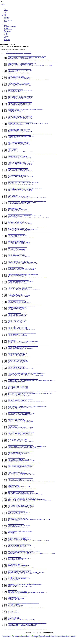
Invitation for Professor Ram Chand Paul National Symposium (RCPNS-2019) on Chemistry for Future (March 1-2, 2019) (24, 551)
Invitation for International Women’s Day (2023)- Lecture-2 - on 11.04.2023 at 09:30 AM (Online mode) (21, 329)
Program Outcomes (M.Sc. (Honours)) (13, 425)
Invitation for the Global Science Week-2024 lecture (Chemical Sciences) (17, 209)
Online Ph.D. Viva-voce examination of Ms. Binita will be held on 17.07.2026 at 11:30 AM (20, 70)
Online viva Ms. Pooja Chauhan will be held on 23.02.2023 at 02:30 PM (17, 342)
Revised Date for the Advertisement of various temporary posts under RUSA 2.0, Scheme (19, 157)
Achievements (5, 11)
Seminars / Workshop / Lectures (8, 20)
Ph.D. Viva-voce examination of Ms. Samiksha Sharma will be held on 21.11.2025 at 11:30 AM (20, 118)
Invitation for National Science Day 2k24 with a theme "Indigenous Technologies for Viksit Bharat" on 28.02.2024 (23, 263)
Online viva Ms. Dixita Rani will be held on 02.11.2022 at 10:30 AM (17, 359)
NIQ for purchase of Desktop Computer (13, 612)
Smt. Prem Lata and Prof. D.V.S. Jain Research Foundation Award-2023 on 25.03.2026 (19, 85)
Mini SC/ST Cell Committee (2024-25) (13, 236)
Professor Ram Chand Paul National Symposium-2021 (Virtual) (16, 471)
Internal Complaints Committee (8, 29)
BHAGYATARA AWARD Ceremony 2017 (14, 599)
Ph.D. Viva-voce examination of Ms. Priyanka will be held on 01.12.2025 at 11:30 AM (19, 117)
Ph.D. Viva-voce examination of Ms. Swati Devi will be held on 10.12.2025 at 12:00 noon (19, 115)
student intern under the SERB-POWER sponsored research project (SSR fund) (18, 280)
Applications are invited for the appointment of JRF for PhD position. (17, 162)
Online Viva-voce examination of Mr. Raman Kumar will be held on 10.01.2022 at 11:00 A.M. (20, 428)
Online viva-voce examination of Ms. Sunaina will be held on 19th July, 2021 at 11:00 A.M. (20, 459)
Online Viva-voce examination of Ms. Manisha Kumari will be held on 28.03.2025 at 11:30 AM (20, 176)
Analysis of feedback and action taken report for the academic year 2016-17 (18, 389)
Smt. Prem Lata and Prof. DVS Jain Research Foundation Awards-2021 (17, 360)
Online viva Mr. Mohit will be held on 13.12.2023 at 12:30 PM (16, 282)
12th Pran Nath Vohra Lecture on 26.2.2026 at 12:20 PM (15, 89)
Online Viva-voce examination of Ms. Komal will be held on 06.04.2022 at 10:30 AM (19, 412)
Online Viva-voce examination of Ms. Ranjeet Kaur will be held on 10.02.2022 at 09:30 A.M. (20, 422)
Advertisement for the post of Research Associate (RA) (15, 322)
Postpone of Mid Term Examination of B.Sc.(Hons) (14, 534)
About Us (5, 8)
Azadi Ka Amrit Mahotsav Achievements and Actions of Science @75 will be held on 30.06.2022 (18, 53)
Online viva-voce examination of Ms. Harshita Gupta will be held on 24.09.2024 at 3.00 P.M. (20, 223)
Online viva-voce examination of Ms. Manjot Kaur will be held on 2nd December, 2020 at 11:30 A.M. (21, 480)
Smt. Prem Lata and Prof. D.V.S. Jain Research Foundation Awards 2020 (17, 439)
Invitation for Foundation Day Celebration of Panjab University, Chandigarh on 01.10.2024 (20, 224)
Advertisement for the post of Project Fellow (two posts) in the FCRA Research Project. (19, 539)
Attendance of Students (7, 17)
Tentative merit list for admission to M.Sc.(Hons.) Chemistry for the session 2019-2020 (19, 544)
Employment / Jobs (6, 35)
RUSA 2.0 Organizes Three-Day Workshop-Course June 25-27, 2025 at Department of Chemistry (20, 151)
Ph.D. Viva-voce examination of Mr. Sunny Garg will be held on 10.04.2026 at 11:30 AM (19, 83)
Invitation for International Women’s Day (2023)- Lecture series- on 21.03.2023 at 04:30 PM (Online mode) (22, 333)
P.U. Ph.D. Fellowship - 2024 (12, 183)
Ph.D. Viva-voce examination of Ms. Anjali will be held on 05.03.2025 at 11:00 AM (19, 181)
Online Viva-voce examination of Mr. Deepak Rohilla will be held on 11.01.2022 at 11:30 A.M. (20, 427)
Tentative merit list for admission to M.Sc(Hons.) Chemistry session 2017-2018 (18, 593)
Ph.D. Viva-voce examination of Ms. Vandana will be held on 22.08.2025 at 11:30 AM (19, 135)
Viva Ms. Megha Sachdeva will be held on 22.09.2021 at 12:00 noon (17, 440)
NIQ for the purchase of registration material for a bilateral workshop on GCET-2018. (19, 578)
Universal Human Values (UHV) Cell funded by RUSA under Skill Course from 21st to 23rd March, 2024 (22, 262)
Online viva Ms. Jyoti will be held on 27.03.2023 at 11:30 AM (16, 334)
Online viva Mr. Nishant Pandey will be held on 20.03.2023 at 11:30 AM (17, 335)
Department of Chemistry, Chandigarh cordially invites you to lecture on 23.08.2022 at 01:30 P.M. (20, 374)
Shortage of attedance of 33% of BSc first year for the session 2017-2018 (17, 591)
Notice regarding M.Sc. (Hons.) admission (13, 597)
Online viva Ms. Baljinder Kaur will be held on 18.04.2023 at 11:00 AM (17, 327)
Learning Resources (6, 18)
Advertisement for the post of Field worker (13, 485)
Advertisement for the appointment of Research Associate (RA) (16, 472)
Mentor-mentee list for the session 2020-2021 (14, 487)
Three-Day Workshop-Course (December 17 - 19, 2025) (15, 110)
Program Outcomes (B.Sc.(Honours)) (13, 426)
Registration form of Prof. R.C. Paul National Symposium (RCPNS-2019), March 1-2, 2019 (20, 558)
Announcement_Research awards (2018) (13, 520)
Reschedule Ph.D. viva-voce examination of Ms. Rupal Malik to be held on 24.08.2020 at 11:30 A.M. (21, 504)
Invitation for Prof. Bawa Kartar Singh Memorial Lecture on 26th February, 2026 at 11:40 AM (20, 90)
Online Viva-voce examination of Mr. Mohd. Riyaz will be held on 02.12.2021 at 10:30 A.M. (20, 433)
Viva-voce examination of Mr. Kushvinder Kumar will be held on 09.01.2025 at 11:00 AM (19, 204)
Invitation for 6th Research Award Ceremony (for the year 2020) (16, 381)
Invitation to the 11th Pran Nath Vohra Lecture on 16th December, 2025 (17, 112)
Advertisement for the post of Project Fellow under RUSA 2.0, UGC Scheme (18, 169)
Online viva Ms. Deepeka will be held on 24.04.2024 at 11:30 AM (16, 254)
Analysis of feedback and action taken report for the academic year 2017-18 (18, 388)
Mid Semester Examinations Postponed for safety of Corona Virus (16, 511)
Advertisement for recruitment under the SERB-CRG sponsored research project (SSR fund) (20, 214)
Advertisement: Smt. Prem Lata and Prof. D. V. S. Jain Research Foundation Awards (19, 565)
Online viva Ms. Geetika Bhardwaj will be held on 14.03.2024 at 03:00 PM (18, 261)
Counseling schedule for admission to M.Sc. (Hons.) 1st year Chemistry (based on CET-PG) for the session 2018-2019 (23, 573)
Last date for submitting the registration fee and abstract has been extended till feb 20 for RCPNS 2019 (21, 552)
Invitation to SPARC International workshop (14, 533)
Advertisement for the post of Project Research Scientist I (15, 155)
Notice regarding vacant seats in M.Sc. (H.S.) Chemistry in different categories (18, 566)
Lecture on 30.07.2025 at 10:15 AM (13, 137)
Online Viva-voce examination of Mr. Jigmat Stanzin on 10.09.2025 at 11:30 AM (18, 124)
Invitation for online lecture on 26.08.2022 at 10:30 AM (15, 369)
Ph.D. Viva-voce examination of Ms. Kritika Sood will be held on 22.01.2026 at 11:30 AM (20, 102)
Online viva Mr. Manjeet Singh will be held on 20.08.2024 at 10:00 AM (17, 235)
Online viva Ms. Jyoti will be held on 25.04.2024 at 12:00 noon (16, 255)
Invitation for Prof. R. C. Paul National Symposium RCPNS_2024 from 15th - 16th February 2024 (21, 269)
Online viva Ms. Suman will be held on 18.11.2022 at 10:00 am (16, 355)
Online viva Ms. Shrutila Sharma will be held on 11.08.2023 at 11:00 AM (17, 301)
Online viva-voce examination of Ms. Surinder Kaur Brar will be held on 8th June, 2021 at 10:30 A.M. (21, 460)
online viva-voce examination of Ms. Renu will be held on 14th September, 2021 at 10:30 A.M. (20, 445)
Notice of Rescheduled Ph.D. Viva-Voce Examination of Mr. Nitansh (17, 130)
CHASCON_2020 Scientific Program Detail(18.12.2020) (15, 479)
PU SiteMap (5, 41)
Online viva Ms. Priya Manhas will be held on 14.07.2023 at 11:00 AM (17, 308)
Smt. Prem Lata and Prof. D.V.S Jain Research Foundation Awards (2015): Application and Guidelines (21, 619)
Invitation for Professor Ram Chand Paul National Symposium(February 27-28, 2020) (19, 514)
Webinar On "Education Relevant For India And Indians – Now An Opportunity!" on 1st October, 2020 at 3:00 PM (23, 493)
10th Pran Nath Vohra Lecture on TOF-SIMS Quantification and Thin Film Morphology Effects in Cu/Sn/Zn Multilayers (23, 125)
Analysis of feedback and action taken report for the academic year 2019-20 (18, 386)
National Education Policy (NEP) (8, 31)
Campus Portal (7, 40)
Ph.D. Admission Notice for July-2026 (13, 71)
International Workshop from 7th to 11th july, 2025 (14, 145)
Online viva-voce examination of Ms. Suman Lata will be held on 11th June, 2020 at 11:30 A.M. (20, 507)
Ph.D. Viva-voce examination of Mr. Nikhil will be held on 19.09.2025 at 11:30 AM (19, 129)
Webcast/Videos (6, 27)
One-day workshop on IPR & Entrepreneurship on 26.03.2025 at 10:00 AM (18, 175)
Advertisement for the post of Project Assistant (14, 513)
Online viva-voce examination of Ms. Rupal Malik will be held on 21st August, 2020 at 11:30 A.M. (21, 505)
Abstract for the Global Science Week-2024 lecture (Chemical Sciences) (17, 210)
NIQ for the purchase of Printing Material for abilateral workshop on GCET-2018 (18, 577)
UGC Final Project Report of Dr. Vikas (13, 579)
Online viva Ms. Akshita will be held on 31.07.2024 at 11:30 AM (16, 241)
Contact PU (3, 4)
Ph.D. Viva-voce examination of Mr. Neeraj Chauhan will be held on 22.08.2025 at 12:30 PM (20, 131)
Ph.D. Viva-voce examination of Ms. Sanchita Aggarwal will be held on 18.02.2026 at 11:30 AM (20, 97)
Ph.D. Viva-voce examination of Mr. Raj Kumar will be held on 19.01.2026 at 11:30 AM (19, 103)
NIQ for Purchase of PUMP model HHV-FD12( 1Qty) (15, 606)
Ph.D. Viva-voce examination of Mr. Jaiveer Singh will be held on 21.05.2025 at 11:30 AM (20, 164)
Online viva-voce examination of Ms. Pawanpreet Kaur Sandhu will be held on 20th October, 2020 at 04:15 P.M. (22, 488)
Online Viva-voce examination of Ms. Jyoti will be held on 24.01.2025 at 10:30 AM (19, 191)
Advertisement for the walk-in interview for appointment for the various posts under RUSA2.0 (20, 58)
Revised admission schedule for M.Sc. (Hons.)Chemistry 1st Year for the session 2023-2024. (20, 303)
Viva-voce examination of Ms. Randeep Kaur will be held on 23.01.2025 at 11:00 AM (19, 203)
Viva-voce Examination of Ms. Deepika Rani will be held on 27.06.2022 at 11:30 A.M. (19, 395)
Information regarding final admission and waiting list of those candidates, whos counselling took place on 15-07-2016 (23, 626)
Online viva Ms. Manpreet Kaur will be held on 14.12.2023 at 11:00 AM (17, 283)
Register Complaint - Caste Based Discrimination (10, 26)
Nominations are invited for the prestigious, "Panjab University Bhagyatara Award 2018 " (19, 545)
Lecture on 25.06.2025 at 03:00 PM (12, 148)
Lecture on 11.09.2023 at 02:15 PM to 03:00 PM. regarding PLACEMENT (18, 296)
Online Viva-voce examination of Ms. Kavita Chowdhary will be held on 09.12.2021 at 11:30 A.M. (21, 432)
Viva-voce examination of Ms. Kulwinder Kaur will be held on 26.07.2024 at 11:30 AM (19, 243)
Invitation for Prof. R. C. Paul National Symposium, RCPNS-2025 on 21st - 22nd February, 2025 (20, 184)
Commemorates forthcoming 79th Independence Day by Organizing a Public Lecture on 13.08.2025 (21, 136)
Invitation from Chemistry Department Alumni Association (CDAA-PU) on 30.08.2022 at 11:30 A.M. (21, 368)
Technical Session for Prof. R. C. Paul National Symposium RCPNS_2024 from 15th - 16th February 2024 (22, 268)
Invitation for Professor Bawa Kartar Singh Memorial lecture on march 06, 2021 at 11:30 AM (20, 467)
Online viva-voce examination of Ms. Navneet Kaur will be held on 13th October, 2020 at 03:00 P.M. (21, 491)
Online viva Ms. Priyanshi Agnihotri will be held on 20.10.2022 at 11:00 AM (18, 361)
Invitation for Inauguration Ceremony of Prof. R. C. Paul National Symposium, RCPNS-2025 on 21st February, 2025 (23, 182)
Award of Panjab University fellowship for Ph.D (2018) (15, 559)
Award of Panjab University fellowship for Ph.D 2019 (15, 526)
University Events (6, 28)
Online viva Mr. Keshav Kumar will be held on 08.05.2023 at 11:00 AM (17, 323)
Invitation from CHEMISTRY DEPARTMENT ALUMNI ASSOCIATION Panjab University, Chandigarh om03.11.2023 (24, 289)
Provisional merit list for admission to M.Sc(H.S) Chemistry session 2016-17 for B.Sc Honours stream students (22, 624)
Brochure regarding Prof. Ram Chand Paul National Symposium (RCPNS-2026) (18, 105)
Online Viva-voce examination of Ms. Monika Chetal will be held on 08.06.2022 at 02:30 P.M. (20, 399)
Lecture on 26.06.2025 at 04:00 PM (12, 149)
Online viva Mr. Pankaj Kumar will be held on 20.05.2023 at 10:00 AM (17, 247)
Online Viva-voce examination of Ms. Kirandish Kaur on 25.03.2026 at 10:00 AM (18, 84)
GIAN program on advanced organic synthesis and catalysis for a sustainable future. (19, 295)
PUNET (6, 38)
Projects (5, 12)
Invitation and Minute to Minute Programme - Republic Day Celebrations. (17, 518)
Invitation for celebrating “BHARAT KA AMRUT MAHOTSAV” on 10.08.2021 (18, 452)
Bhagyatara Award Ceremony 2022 (12, 408)
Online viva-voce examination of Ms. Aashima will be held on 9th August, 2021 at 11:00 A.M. (20, 453)
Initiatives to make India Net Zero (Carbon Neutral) (14, 313)
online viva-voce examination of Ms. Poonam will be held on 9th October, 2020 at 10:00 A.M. (20, 492)
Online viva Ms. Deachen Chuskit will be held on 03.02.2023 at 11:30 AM (17, 347)
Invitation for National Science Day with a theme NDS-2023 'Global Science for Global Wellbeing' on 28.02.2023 (23, 341)
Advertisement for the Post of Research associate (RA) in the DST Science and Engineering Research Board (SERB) (23, 274)
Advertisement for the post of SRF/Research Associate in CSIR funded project (18, 527)
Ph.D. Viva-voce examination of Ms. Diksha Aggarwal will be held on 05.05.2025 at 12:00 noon (20, 171)
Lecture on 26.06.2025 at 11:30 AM (12, 150)
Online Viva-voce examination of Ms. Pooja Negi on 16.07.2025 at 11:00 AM (18, 143)
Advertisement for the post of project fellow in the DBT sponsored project (17, 546)
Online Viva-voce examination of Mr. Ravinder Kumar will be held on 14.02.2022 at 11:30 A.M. (20, 421)
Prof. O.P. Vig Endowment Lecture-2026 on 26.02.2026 (15, 91)
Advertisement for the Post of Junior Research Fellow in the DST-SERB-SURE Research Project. (20, 287)
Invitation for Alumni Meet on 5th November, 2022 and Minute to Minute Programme (19, 356)
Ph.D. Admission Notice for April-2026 (13, 82)
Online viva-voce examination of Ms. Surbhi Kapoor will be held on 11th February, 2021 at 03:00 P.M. (21, 474)
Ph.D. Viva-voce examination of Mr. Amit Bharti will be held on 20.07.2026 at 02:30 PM (19, 69)
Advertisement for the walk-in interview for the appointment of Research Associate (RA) (19, 257)
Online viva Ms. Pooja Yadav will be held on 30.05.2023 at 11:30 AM (17, 316)
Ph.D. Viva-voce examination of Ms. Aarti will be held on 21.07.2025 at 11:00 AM (19, 144)
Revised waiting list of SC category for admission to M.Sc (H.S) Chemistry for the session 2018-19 (21, 567)
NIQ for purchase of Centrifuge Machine (13, 617)
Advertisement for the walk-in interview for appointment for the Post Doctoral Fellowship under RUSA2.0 (22, 63)
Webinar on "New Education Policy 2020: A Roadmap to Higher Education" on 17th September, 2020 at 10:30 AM (23, 498)
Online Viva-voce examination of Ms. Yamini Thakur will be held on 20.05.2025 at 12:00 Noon (20, 163)
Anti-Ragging (5, 25)
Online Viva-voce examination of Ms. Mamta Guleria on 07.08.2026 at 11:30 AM (18, 66)
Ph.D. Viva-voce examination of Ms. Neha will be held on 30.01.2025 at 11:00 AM (19, 196)
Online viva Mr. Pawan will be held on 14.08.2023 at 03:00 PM (16, 300)
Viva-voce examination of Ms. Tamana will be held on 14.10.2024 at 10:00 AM (18, 222)
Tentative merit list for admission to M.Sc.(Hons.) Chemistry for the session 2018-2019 (19, 571)
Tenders (5, 22)
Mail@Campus (7, 39)
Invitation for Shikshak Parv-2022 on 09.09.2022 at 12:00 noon (16, 366)
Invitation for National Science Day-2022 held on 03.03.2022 (16, 419)
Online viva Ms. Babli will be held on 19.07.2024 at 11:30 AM (16, 244)
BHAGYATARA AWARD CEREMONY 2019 (14, 557)
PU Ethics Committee (6, 32)
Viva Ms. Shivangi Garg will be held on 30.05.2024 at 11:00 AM (16, 249)
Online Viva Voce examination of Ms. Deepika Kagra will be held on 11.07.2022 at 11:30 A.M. (20, 392)
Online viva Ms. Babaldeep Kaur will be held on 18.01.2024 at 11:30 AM (17, 275)
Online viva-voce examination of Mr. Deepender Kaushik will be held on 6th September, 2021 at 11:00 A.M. (22, 447)
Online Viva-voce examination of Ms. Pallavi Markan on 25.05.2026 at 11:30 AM (18, 72)
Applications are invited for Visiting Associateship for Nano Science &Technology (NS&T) (20, 586)
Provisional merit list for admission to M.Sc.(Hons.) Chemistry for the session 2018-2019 (19, 570)
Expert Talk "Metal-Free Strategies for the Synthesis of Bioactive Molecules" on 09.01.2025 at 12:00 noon (22, 202)
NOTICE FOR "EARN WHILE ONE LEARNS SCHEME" (16, 394)
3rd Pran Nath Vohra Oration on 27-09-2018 (14, 564)
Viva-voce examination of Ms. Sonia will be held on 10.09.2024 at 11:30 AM (18, 228)
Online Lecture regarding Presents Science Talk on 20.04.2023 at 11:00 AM (18, 326)
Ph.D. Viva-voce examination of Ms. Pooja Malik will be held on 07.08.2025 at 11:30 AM (19, 138)
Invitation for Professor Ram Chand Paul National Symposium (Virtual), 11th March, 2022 (19, 414)
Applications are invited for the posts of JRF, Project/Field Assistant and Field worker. (19, 525)
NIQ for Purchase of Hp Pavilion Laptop (13, 604)
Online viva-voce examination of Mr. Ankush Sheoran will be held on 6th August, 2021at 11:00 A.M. (21, 455)
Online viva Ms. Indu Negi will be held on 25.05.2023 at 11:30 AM (17, 315)
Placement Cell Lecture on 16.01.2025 (13, 195)
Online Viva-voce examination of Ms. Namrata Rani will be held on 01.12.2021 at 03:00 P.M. (20, 434)
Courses (5, 9)
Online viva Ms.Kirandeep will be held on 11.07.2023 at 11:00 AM (16, 309)
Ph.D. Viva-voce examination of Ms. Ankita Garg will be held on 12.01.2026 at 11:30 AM (19, 104)
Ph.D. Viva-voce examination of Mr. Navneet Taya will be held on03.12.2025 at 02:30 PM (20, 116)
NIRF (4, 30)
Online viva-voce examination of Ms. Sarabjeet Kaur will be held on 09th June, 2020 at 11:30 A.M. (21, 506)
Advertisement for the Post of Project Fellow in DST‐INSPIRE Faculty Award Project (19, 486)
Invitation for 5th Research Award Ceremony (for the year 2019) (16, 458)
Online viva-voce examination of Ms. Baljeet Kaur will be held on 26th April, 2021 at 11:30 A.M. (20, 465)
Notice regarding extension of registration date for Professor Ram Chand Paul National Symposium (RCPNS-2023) (23, 346)
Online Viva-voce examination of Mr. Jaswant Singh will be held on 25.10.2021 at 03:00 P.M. (20, 438)
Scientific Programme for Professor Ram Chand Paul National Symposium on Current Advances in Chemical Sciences (23, 603)
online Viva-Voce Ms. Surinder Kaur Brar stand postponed (15, 461)
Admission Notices (6, 16)
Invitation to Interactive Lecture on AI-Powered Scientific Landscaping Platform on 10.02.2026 (20, 96)
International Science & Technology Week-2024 (14, 208)
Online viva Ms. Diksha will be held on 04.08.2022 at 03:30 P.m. (16, 382)
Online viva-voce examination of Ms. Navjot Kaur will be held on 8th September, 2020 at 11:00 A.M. (21, 501)
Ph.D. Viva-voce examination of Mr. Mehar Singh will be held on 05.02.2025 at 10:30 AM (20, 190)
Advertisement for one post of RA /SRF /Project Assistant (15, 216)
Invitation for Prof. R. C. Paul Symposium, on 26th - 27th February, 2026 (17, 92)
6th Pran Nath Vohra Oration (12, 340)
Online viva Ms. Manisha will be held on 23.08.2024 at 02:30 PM (16, 234)
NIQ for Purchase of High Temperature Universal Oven (15, 605)
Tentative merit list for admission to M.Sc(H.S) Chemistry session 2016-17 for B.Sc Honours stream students (22, 625)
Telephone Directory (6, 34)
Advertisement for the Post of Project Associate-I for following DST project (18, 290)
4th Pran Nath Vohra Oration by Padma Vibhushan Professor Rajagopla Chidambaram (19, 537)
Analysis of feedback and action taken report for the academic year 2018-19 (18, 387)
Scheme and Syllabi (6, 19)
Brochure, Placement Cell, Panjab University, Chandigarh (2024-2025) (17, 221)
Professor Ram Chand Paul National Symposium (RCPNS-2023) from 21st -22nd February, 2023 (20, 348)
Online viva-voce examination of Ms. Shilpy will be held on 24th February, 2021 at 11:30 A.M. (20, 473)
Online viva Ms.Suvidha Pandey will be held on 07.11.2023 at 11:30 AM (17, 288)
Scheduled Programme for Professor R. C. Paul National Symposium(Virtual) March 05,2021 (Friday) (21, 468)
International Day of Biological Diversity (13, 248)
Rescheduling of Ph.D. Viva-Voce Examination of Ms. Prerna (16, 76)
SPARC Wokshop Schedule (11, 532)
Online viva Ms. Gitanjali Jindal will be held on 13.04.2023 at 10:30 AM (17, 328)
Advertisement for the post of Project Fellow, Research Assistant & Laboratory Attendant (19, 512)
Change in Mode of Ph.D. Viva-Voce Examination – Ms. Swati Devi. (17, 111)
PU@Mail (3, 3)
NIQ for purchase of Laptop (11, 611)
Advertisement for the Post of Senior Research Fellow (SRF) (16, 276)
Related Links (4, 15)
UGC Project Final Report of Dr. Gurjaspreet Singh (14, 560)
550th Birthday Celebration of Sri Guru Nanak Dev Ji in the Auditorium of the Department (19, 531)
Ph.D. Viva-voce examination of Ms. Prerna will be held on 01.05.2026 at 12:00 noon (19, 78)
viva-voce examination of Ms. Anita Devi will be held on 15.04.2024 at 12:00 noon (19, 256)
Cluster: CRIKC (6, 33)
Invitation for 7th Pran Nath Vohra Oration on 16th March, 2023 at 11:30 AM (18, 336)
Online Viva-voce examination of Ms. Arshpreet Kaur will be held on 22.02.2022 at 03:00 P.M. (20, 420)
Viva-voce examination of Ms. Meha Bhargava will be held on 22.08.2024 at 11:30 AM (19, 230)
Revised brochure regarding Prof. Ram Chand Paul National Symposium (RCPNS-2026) (19, 98)
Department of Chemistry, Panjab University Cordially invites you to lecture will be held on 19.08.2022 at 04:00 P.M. (23, 379)
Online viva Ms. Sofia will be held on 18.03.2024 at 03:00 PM (16, 260)
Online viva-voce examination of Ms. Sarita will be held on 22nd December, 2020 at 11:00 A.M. (20, 478)
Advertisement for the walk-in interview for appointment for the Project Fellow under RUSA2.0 (20, 64)
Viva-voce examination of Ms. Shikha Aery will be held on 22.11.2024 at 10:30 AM (19, 211)
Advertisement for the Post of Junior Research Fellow (15, 454)
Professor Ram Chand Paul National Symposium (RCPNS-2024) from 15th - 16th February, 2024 (20, 281)
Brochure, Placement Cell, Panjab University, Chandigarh (15, 294)
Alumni (5, 37)
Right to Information (6, 36)
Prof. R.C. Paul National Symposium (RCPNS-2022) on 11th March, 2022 (17, 415)
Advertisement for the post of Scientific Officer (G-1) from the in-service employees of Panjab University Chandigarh (23, 229)
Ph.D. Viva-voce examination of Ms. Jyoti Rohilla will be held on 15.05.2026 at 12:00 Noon (20, 77)
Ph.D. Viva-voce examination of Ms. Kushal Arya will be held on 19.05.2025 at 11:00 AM (20, 170)
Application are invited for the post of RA (13, 585)
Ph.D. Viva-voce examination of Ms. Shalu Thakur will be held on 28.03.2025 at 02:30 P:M (20, 178)
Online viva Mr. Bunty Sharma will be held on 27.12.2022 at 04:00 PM (17, 353)
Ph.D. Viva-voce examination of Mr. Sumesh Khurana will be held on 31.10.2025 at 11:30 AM (20, 122)
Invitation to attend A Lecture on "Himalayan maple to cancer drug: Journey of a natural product (20, 189)
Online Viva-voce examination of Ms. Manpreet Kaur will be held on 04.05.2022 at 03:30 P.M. (20, 407)
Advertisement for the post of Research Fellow (14, 618)
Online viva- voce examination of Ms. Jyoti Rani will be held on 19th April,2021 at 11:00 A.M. (20, 466)
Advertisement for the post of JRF (12, 590)
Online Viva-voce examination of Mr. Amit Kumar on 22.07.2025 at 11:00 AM (18, 142)
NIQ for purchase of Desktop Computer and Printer (14, 613)
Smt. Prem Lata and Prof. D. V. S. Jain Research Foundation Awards (17, 538)
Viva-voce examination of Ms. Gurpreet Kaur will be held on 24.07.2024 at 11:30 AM (19, 242)
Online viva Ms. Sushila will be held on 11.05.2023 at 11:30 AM (16, 321)
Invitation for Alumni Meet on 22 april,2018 (14, 580)
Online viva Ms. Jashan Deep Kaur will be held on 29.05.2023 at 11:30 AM (18, 314)
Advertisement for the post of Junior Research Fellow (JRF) (16, 362)
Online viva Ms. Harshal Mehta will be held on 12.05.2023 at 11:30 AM (17, 320)
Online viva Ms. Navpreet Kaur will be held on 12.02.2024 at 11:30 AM (17, 270)
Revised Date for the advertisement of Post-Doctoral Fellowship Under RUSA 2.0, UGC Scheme (20, 158)
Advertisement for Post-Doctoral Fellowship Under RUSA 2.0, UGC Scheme (18, 168)
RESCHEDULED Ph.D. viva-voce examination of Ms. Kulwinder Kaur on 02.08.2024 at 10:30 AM (21, 237)
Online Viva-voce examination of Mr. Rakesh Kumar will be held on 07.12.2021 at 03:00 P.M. (20, 435)
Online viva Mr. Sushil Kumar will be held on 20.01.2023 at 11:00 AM (17, 349)
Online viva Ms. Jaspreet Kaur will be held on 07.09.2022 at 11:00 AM (17, 367)
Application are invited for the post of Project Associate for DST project (17, 156)
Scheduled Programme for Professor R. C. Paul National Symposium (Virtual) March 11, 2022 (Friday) (21, 413)
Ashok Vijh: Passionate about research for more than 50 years (16, 524)
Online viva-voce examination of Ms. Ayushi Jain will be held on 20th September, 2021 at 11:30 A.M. (21, 441)
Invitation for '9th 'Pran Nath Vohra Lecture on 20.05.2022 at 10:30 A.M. (17, 402)
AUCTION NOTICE (11, 600)
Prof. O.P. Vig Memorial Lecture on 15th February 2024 (15, 267)
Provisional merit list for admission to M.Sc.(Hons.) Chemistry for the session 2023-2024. (19, 302)
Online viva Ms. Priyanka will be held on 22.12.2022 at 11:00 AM (16, 354)
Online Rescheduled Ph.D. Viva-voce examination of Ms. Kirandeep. (17, 307)
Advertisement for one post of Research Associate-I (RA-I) (15, 177)
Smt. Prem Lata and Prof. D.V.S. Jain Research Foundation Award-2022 (17, 293)
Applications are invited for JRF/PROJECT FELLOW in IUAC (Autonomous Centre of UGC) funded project (22, 547)
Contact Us (5, 14)
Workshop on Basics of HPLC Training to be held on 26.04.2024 (16, 250)
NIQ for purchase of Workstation (12, 610)
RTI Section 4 (5, 21)
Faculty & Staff (6, 10)
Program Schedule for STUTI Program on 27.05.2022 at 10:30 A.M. (17, 400)
